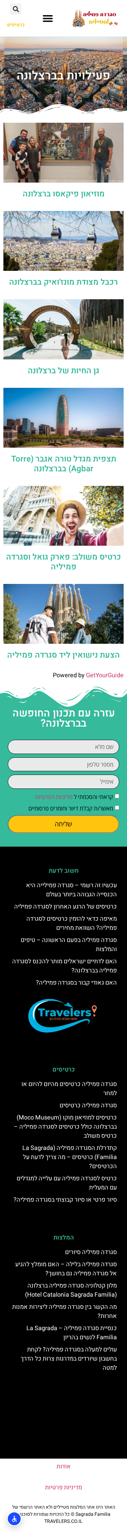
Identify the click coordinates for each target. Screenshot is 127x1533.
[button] (48, 18)
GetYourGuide (105, 675)
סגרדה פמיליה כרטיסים (88, 1105)
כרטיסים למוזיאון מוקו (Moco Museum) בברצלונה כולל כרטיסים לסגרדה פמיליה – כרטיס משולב (65, 1126)
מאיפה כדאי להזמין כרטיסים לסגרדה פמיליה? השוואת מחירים (71, 923)
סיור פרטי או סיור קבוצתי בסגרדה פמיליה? (65, 1199)
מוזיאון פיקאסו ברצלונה (64, 194)
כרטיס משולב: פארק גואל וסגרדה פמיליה (63, 562)
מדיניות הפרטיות (53, 797)
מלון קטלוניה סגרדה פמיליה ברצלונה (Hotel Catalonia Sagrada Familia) (71, 1290)
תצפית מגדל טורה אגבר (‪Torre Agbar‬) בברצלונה (63, 464)
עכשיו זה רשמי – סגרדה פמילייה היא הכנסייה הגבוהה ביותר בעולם (71, 890)
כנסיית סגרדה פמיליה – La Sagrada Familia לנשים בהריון (71, 1333)
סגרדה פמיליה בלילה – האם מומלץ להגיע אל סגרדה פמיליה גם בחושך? (66, 1269)
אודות (64, 1466)
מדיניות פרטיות (63, 1487)
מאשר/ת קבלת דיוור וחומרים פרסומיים (70, 808)
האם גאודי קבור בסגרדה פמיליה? (76, 982)
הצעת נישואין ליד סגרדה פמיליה (63, 655)
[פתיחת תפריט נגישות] (14, 1518)
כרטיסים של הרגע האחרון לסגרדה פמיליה (65, 906)
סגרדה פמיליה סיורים (91, 1252)
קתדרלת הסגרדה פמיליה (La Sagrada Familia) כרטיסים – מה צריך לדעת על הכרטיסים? (69, 1157)
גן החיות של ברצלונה (63, 371)
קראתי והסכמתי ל (74, 797)
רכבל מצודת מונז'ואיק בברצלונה (63, 282)
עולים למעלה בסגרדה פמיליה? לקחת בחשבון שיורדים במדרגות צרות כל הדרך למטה (69, 1358)
